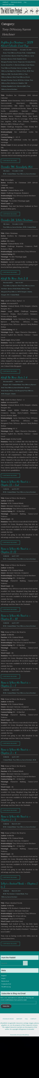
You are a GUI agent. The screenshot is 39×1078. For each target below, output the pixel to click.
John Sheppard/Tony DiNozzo (23, 380)
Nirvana (19, 1017)
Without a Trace (21, 68)
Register (4, 958)
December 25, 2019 (25, 49)
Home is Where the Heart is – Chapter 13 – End (16, 471)
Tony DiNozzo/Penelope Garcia (11, 65)
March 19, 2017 (16, 874)
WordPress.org (6, 969)
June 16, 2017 (19, 275)
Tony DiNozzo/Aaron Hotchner (26, 167)
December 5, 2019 (17, 217)
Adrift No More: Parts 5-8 (14, 271)
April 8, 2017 (15, 477)
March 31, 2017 (16, 808)
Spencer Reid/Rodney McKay (17, 280)
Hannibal (19, 57)
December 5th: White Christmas (17, 213)
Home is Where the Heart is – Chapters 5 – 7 (16, 670)
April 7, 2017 (15, 543)
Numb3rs (21, 78)
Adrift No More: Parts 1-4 (14, 367)
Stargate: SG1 (5, 285)
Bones (5, 52)
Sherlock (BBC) (21, 81)
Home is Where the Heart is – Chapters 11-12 (16, 537)
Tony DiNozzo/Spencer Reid (12, 277)
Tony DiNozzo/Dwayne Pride (16, 52)
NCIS (28, 68)
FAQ (25, 2)
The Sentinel (11, 877)
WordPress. (26, 1017)
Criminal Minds (30, 52)
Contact (5, 2)
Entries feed (5, 963)
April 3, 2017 (15, 609)
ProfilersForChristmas (10, 49)
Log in (3, 960)
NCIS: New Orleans (23, 76)
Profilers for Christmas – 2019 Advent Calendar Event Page (17, 44)
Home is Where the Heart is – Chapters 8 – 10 (16, 604)
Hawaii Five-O (10, 63)
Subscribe (6, 988)
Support (19, 1001)
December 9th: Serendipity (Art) (17, 160)
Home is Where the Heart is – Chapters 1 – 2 (16, 802)
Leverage (24, 65)
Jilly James (6, 165)
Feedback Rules (16, 2)
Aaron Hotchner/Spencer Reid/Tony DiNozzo (15, 55)
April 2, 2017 (15, 742)
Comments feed (6, 966)
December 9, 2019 (17, 165)
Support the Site (8, 4)
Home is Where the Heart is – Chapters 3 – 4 (16, 736)
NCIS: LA (21, 70)
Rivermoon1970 (8, 275)
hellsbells (6, 477)
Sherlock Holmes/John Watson (24, 63)
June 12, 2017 (19, 372)
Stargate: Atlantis (26, 283)
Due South (14, 70)
